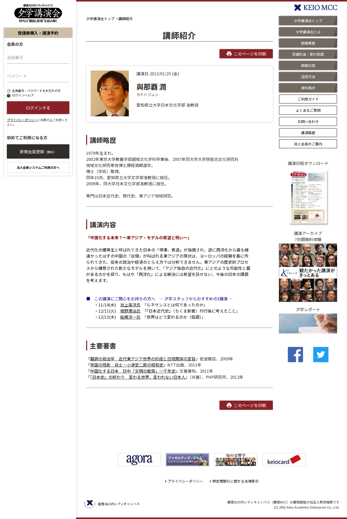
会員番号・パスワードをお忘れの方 (36, 90)
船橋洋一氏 (130, 317)
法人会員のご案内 (308, 143)
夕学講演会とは (308, 31)
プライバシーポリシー (22, 120)
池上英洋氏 (130, 305)
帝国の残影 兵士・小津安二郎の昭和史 (126, 365)
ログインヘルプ (23, 95)
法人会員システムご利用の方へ (38, 167)
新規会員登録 (38, 151)
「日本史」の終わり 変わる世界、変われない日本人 (137, 377)
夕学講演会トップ (100, 18)
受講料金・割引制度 (308, 54)
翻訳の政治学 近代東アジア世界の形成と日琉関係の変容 (143, 359)
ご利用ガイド (308, 99)
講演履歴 (308, 132)
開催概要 (308, 43)
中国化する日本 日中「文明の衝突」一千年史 (133, 371)
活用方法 (308, 76)
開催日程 (308, 65)
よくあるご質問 (308, 110)
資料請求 (308, 87)
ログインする (38, 108)
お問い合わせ (308, 121)
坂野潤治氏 (130, 311)
